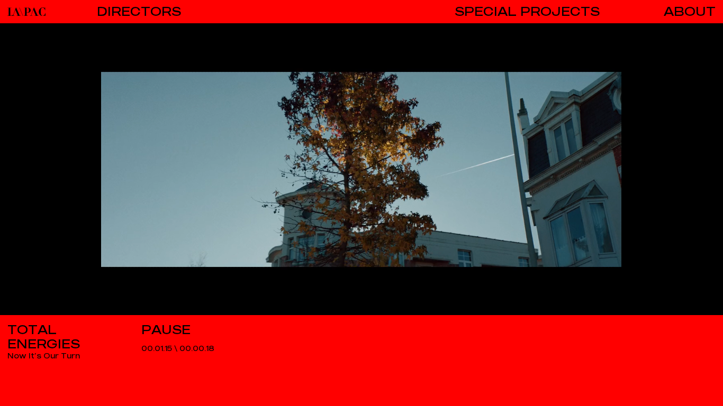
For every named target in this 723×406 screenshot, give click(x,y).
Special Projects (527, 11)
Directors (139, 11)
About (690, 11)
